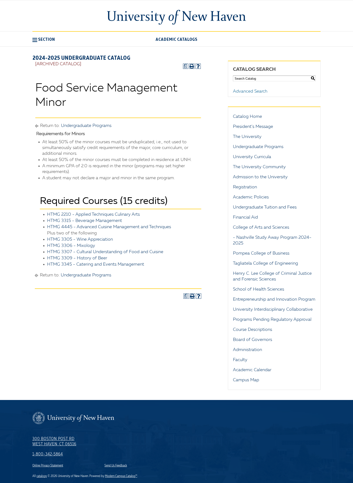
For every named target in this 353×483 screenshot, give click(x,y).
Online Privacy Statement (47, 465)
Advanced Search (250, 91)
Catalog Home (247, 116)
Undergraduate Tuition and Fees (265, 207)
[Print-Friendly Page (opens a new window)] (192, 66)
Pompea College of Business (261, 253)
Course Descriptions (252, 330)
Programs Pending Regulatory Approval (272, 319)
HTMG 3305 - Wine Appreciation (80, 239)
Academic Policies (251, 197)
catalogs (42, 476)
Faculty (240, 360)
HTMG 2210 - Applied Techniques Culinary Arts (93, 214)
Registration (245, 187)
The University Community (259, 167)
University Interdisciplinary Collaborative (273, 309)
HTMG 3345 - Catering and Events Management (95, 264)
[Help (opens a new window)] (198, 66)
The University (247, 137)
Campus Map (246, 380)
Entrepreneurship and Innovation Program (274, 299)
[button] (43, 39)
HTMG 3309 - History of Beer (77, 258)
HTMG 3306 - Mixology (71, 246)
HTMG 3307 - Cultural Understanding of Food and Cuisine (105, 252)
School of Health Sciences (258, 289)
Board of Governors (252, 340)
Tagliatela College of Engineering (265, 263)
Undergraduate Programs (86, 126)
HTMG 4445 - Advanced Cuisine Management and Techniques (109, 227)
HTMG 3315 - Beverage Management (84, 221)
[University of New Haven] (176, 17)
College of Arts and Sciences (261, 227)
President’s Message (253, 127)
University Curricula (252, 157)
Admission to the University (260, 177)
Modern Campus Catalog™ (121, 476)
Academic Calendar (252, 370)
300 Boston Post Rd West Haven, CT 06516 (54, 441)
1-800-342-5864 (47, 454)
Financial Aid (245, 217)
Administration (247, 350)
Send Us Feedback (115, 465)
